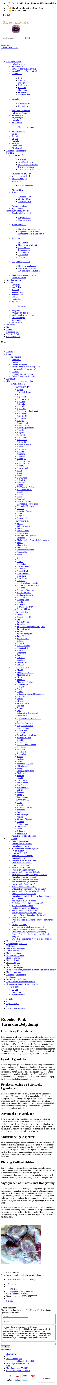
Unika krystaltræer (26, 127)
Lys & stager (17, 299)
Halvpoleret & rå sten (21, 113)
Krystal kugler (18, 66)
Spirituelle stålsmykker (21, 174)
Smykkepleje (17, 208)
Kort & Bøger (17, 287)
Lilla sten (22, 80)
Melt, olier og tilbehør (21, 261)
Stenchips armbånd (26, 167)
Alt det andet (17, 322)
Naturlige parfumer (14, 280)
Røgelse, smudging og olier (18, 211)
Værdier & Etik (12, 334)
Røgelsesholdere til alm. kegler (31, 234)
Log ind (6, 15)
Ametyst (15, 143)
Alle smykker (17, 190)
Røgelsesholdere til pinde (28, 231)
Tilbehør (21, 257)
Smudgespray (24, 252)
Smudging (16, 238)
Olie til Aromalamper (27, 266)
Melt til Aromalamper (27, 268)
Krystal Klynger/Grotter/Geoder (25, 71)
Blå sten (21, 83)
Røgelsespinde (24, 218)
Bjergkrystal (17, 148)
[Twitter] (4, 1305)
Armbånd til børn (25, 162)
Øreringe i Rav (24, 199)
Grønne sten (23, 92)
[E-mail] (15, 1321)
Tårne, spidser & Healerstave (24, 69)
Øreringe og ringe (19, 178)
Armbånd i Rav (24, 197)
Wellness (15, 289)
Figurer (15, 301)
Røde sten (22, 85)
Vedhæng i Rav (24, 201)
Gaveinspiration (13, 336)
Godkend (5, 1347)
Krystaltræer (17, 122)
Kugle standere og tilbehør (23, 315)
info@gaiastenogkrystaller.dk (20, 1291)
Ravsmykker (17, 192)
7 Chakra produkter (20, 313)
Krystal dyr (16, 120)
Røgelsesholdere (19, 224)
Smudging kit (24, 250)
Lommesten (17, 73)
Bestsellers (10, 325)
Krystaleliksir (23, 104)
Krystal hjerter (18, 115)
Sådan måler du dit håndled (29, 169)
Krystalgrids (17, 141)
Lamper (15, 297)
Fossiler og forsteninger (16, 150)
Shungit (15, 136)
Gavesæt (22, 160)
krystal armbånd (19, 155)
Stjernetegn (23, 106)
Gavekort (15, 285)
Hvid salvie (23, 243)
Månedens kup (12, 332)
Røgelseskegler (24, 220)
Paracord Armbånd (19, 206)
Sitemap (9, 1301)
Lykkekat (22, 306)
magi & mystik (18, 292)
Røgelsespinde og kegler (22, 213)
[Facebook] (2, 1305)
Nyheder (10, 327)
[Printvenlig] (2, 1013)
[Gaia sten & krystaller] (16, 33)
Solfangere (16, 320)
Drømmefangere (18, 317)
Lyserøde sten (24, 95)
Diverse (9, 282)
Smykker (10, 153)
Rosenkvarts (17, 146)
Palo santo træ (24, 247)
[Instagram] (8, 1305)
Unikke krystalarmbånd (28, 164)
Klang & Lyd (17, 294)
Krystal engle (17, 118)
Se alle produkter (19, 278)
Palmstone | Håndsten (21, 110)
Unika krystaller (18, 64)
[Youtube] (6, 1305)
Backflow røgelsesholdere (29, 229)
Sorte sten (22, 78)
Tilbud (9, 329)
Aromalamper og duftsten (29, 271)
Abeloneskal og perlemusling (24, 275)
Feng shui (16, 310)
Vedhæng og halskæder (21, 176)
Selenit (14, 134)
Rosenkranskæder (25, 185)
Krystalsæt (16, 99)
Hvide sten (22, 90)
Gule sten (22, 87)
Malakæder (17, 181)
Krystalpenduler (18, 131)
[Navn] (15, 1316)
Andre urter (23, 255)
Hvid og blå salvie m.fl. (28, 245)
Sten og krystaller (13, 62)
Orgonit (15, 138)
